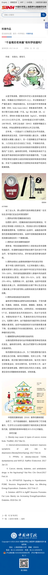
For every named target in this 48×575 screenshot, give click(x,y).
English (4, 2)
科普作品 (6, 29)
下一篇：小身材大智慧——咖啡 (13, 519)
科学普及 (21, 34)
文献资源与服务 (41, 2)
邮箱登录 (13, 2)
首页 (14, 34)
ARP (21, 2)
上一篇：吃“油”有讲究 (10, 515)
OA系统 (29, 2)
